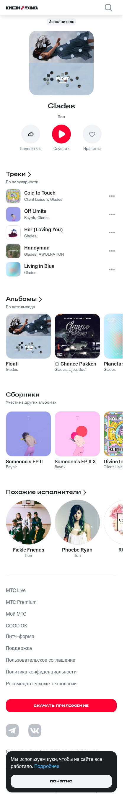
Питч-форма (20, 636)
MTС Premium (21, 602)
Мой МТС (16, 614)
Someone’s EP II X (75, 462)
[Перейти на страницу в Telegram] (12, 730)
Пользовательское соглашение (40, 660)
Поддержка (19, 648)
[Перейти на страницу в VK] (34, 730)
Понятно (61, 781)
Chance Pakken (78, 364)
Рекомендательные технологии (41, 683)
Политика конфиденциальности (41, 672)
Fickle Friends (28, 550)
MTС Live (16, 590)
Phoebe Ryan (77, 550)
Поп (61, 117)
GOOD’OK (16, 625)
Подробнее (46, 766)
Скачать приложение (61, 705)
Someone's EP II (24, 462)
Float (11, 364)
